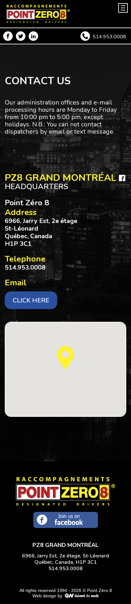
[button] (65, 358)
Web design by (47, 595)
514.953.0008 (109, 36)
